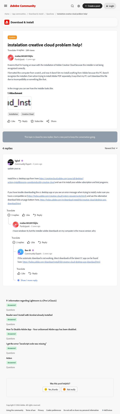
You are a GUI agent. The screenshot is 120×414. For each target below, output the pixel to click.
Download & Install (36, 14)
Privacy (41, 410)
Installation (13, 114)
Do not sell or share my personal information (81, 410)
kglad (17, 160)
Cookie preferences (53, 410)
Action (9, 358)
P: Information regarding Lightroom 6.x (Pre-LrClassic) (31, 300)
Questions (50, 14)
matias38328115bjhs (24, 56)
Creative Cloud (27, 114)
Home (7, 14)
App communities (19, 14)
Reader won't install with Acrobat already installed (29, 315)
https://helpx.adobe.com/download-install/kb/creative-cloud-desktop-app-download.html (61, 261)
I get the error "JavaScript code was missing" (26, 343)
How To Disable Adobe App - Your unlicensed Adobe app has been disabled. (41, 329)
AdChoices (108, 410)
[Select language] (78, 5)
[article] (60, 188)
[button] (6, 6)
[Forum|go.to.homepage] (23, 5)
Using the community (14, 410)
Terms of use (30, 410)
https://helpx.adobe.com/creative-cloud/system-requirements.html (56, 196)
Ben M (28, 250)
